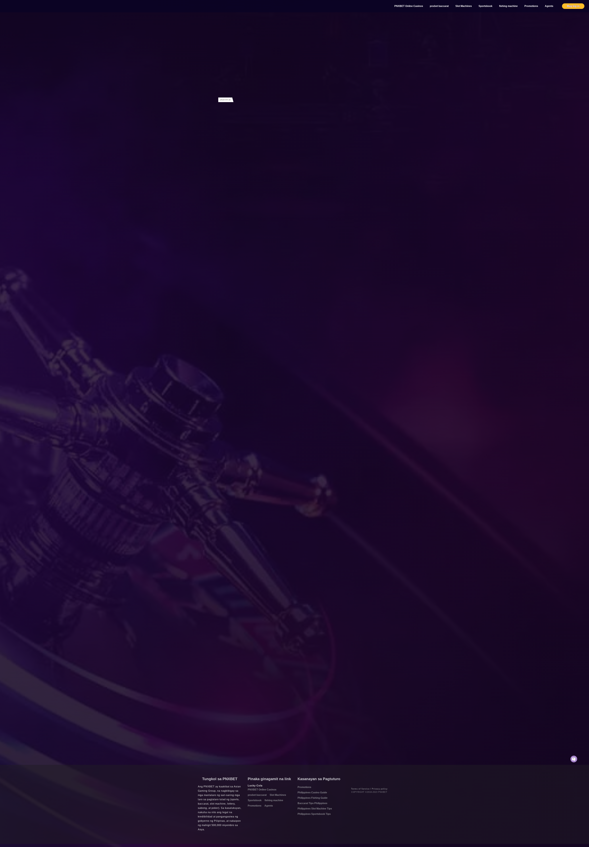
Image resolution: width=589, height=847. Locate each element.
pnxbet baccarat (439, 6)
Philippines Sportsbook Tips (314, 814)
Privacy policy (379, 789)
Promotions (531, 6)
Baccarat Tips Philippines (312, 803)
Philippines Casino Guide (312, 792)
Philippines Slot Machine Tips (315, 808)
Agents (549, 6)
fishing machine (508, 6)
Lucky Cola (255, 785)
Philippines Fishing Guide (312, 798)
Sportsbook (485, 6)
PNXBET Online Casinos (408, 6)
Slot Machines (463, 6)
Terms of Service (360, 789)
